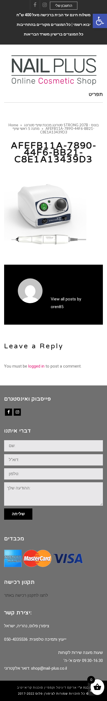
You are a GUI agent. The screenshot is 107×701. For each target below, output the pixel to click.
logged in (36, 366)
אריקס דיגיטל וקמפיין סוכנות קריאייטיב (47, 687)
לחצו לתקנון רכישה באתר (26, 595)
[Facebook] (8, 412)
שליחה (18, 513)
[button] (100, 21)
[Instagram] (17, 412)
